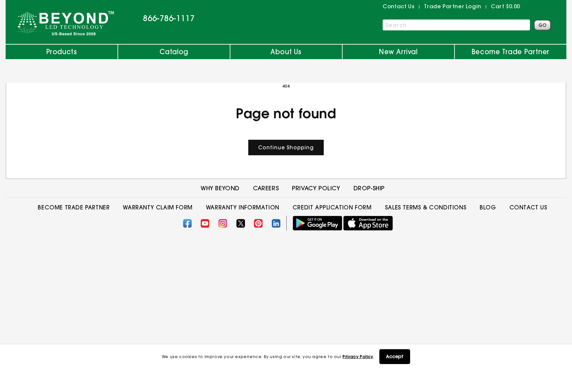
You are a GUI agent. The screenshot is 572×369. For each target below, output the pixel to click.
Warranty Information (242, 207)
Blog (488, 207)
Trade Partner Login (452, 6)
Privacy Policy (358, 356)
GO (543, 25)
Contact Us (528, 207)
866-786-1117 (169, 18)
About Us (286, 52)
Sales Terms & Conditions (425, 207)
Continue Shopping (286, 147)
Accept (395, 356)
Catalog (174, 52)
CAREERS (266, 188)
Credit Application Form (332, 207)
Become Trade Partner (510, 52)
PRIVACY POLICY (316, 188)
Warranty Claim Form (157, 207)
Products (61, 52)
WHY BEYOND (220, 188)
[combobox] (456, 24)
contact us (398, 6)
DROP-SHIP (369, 188)
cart (505, 6)
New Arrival (398, 52)
